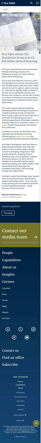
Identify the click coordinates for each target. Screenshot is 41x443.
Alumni (5, 312)
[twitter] (20, 329)
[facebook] (14, 337)
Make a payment (19, 415)
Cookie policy (20, 405)
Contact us (10, 350)
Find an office (13, 357)
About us (9, 267)
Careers (8, 281)
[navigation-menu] (37, 3)
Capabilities (11, 260)
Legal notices (20, 401)
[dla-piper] (8, 3)
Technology (8, 213)
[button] (20, 235)
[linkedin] (8, 329)
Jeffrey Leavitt (16, 197)
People (7, 252)
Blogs (4, 306)
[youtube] (27, 337)
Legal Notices (26, 431)
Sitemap (18, 420)
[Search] (31, 3)
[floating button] (36, 423)
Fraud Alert (20, 409)
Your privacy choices (20, 397)
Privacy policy (20, 392)
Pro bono (6, 318)
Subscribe (10, 364)
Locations (6, 288)
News (5, 9)
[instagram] (33, 329)
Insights (8, 274)
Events (5, 300)
